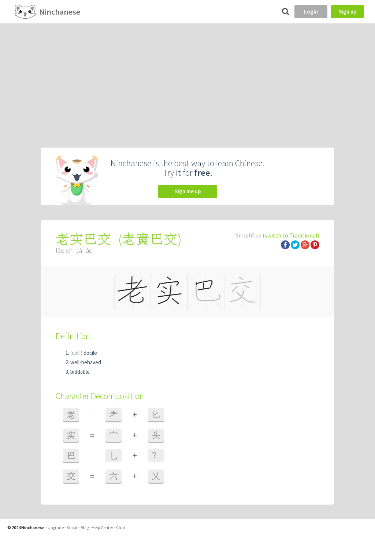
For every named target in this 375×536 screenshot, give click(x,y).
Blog (85, 527)
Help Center (102, 527)
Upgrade (56, 527)
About (72, 527)
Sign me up (188, 191)
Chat (120, 527)
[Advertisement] (187, 78)
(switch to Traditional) (291, 235)
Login (311, 11)
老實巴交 (150, 239)
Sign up (347, 11)
